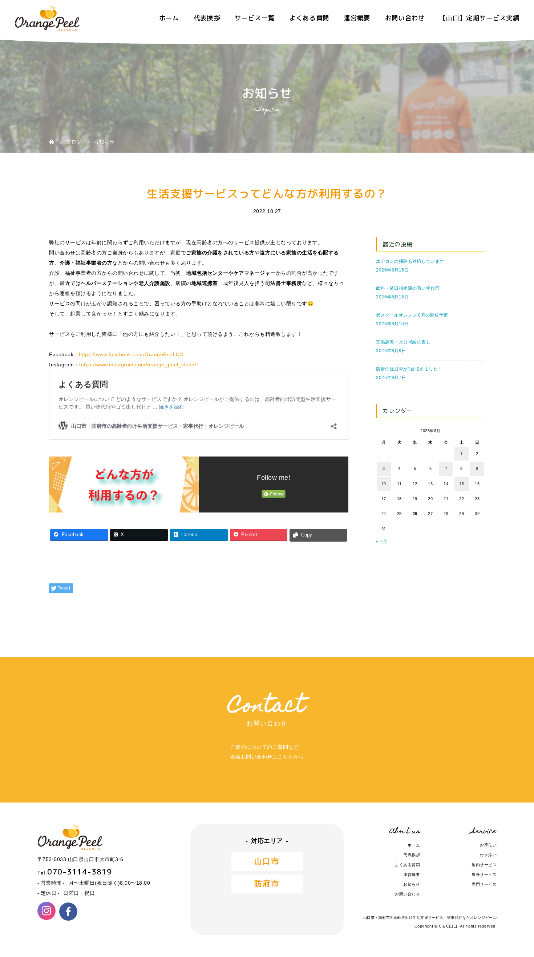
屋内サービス (484, 864)
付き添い (488, 855)
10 (383, 484)
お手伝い (488, 845)
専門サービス (484, 884)
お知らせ (411, 884)
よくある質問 (309, 18)
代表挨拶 (207, 18)
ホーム (169, 18)
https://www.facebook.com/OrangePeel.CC (131, 354)
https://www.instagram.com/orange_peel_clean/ (137, 364)
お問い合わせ (405, 18)
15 (461, 484)
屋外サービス (484, 874)
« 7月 (381, 541)
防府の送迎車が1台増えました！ (409, 368)
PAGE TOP (516, 923)
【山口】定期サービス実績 (479, 18)
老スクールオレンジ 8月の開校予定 (412, 315)
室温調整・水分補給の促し (403, 342)
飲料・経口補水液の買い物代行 (408, 288)
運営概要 (357, 18)
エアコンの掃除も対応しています (410, 261)
